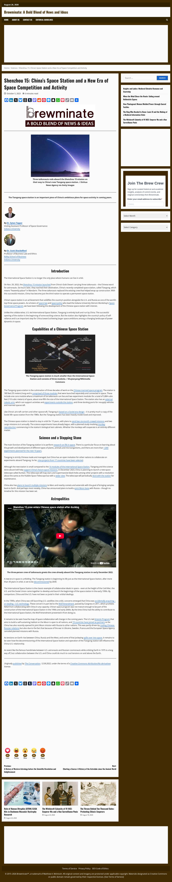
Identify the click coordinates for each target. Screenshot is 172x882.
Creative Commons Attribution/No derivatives (90, 663)
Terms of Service (69, 868)
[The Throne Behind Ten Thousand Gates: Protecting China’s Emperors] (98, 794)
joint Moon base (82, 488)
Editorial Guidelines (44, 19)
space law (43, 303)
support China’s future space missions (40, 469)
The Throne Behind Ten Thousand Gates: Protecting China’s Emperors (97, 810)
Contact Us (27, 19)
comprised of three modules (44, 393)
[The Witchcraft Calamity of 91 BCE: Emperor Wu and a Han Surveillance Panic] (60, 794)
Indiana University (12, 229)
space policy (57, 303)
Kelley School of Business (15, 256)
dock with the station (101, 475)
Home (6, 19)
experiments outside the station (58, 402)
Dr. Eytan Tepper (14, 223)
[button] (167, 20)
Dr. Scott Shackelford (17, 250)
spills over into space (93, 637)
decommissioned (41, 581)
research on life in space (64, 444)
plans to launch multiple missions (32, 485)
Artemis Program (102, 619)
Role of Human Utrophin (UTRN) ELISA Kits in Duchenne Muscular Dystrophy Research (20, 811)
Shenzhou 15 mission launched (37, 284)
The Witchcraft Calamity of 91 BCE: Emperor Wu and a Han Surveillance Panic (60, 810)
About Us (15, 19)
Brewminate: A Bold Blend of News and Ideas (36, 12)
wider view (60, 475)
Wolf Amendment (66, 603)
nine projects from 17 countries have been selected (60, 460)
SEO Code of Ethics (100, 868)
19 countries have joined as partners (89, 622)
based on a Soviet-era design (71, 411)
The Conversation (32, 663)
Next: (89, 767)
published (17, 663)
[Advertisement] (76, 43)
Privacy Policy (84, 868)
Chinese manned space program (88, 390)
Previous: (30, 769)
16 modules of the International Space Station (69, 466)
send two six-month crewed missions (88, 421)
